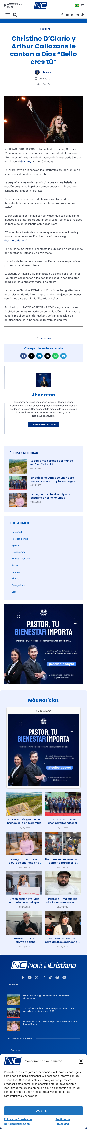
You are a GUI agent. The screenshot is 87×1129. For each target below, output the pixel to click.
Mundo (15, 578)
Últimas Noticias (23, 453)
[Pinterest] (57, 977)
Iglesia (15, 545)
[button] (81, 1061)
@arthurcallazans (15, 240)
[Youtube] (67, 14)
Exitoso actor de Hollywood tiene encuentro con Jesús (24, 942)
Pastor (15, 565)
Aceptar (43, 1111)
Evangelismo (19, 552)
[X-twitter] (72, 14)
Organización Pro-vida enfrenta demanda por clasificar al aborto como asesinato (24, 904)
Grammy (25, 161)
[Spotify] (64, 977)
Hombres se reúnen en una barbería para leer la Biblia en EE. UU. (62, 862)
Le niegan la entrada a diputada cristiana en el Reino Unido (51, 496)
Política (16, 572)
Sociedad (45, 29)
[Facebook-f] (62, 14)
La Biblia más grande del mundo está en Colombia (51, 462)
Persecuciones (20, 538)
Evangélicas (18, 585)
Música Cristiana (21, 558)
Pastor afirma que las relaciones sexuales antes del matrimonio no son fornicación (62, 904)
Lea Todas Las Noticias (43, 424)
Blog (14, 591)
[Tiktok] (82, 14)
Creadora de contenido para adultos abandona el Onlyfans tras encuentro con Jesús (62, 944)
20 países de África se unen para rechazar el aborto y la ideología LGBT (52, 481)
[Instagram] (77, 14)
